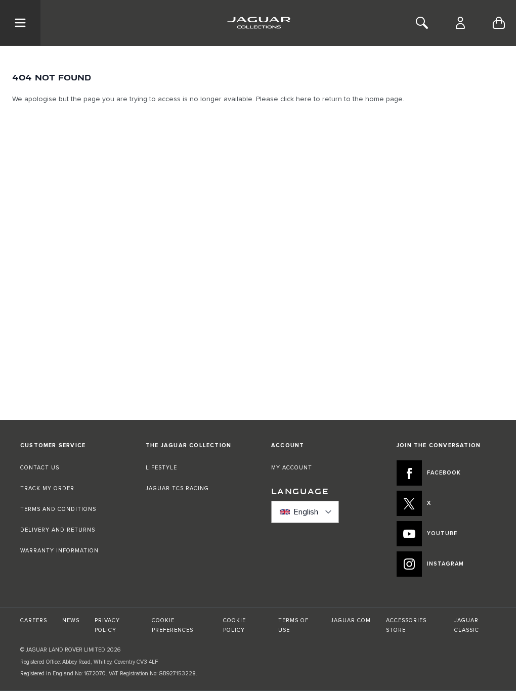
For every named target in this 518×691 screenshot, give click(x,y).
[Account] (460, 23)
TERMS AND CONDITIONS (58, 509)
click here (296, 99)
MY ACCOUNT (291, 467)
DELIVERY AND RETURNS (57, 530)
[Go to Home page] (259, 23)
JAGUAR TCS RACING (177, 488)
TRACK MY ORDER (47, 488)
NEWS (70, 620)
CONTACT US (39, 467)
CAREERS (33, 620)
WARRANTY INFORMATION (59, 550)
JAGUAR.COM (351, 620)
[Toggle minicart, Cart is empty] (499, 23)
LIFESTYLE (161, 467)
